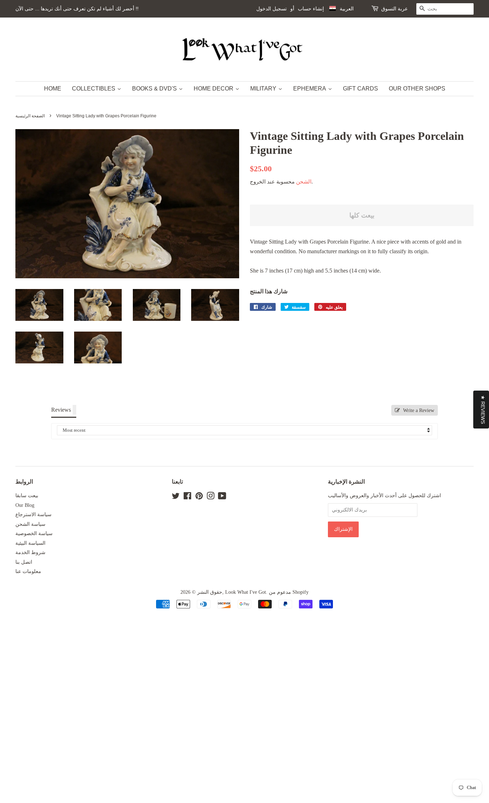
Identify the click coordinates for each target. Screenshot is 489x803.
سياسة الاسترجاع (33, 514)
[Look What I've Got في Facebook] (187, 497)
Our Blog (24, 505)
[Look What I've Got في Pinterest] (199, 497)
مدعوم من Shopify (289, 592)
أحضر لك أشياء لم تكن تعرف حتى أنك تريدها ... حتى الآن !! (77, 8)
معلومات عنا (28, 571)
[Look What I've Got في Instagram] (210, 497)
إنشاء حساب (311, 8)
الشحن (303, 182)
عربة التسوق (394, 8)
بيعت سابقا (26, 495)
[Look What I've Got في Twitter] (176, 497)
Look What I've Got (245, 592)
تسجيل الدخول (271, 8)
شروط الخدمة (30, 552)
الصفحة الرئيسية (30, 115)
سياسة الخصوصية (34, 533)
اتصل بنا (23, 562)
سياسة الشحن (30, 524)
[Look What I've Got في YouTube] (222, 497)
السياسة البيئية (30, 543)
